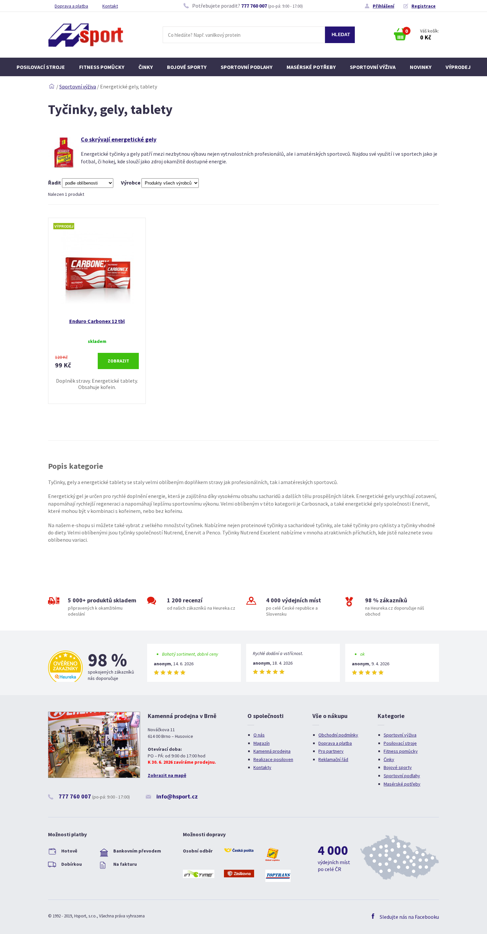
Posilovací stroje (41, 67)
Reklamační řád (333, 759)
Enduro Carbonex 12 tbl (97, 321)
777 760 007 (254, 5)
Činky (145, 67)
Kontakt (110, 6)
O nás (259, 735)
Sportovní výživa (373, 67)
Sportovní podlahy (246, 67)
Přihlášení (383, 6)
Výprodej (458, 67)
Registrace (423, 6)
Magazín (261, 743)
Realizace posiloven (273, 759)
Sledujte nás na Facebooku (409, 916)
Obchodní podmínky (338, 735)
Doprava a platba (71, 6)
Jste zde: (51, 86)
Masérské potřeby (311, 67)
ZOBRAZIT (118, 361)
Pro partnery (331, 751)
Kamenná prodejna (272, 751)
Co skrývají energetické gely (118, 139)
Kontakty (262, 767)
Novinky (420, 67)
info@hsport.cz (177, 796)
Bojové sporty (186, 67)
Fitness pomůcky (101, 67)
